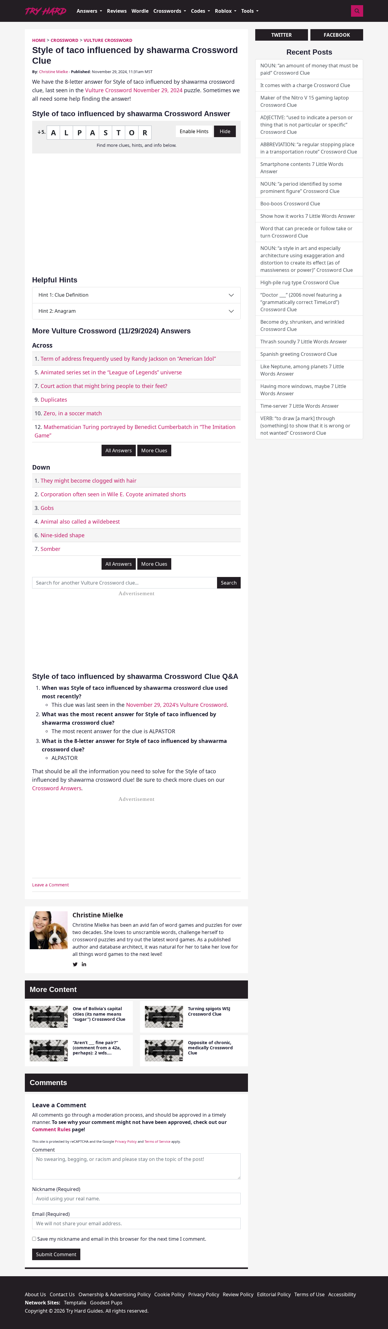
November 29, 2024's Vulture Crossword (176, 704)
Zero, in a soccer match (73, 413)
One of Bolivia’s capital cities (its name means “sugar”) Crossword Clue (99, 1014)
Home (38, 40)
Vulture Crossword (108, 40)
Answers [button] (88, 11)
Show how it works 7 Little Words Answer (307, 216)
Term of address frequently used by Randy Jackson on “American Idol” (128, 358)
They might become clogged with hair (88, 480)
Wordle (140, 11)
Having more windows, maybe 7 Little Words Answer (303, 390)
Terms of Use (309, 1294)
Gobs (47, 507)
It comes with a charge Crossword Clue (305, 85)
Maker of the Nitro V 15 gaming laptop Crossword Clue (304, 101)
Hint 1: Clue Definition (63, 295)
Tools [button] (248, 11)
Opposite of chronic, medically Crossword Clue (210, 1048)
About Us (35, 1294)
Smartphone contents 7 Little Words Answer (301, 168)
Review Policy (238, 1294)
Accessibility (342, 1294)
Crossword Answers (56, 788)
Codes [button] (198, 11)
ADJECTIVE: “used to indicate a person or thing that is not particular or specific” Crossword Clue (306, 124)
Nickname (56, 1189)
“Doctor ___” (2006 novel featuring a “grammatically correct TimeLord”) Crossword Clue (301, 302)
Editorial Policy (274, 1294)
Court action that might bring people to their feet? (104, 386)
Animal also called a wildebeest (80, 521)
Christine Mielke (53, 71)
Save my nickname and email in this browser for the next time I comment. (121, 1239)
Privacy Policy (126, 1141)
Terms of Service (157, 1141)
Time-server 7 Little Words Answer (299, 406)
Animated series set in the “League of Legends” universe (111, 372)
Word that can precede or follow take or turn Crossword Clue (306, 232)
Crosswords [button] (167, 11)
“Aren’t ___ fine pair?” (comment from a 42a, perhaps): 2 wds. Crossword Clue (97, 1050)
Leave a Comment (50, 885)
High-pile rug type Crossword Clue (299, 282)
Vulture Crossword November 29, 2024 (133, 90)
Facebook (337, 35)
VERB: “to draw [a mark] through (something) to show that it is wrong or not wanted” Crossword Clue (305, 425)
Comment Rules (51, 1129)
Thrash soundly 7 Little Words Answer (303, 341)
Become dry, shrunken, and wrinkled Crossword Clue (302, 325)
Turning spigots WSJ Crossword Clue (209, 1011)
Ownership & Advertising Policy (115, 1294)
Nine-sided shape (63, 535)
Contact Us (62, 1294)
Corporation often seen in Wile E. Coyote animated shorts (113, 494)
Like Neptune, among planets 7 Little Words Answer (302, 370)
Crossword (65, 40)
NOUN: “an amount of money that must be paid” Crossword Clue (309, 69)
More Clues (154, 450)
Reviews (117, 11)
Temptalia (75, 1302)
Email (51, 1214)
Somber (50, 548)
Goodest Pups (106, 1302)
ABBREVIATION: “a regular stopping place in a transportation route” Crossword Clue (308, 148)
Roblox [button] (224, 11)
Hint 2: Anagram (57, 311)
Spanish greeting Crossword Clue (298, 354)
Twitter (281, 35)
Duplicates (54, 399)
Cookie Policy (169, 1294)
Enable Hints (194, 131)
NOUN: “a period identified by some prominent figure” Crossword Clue (301, 187)
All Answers (118, 450)
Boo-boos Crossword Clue (290, 203)
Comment (43, 1149)
